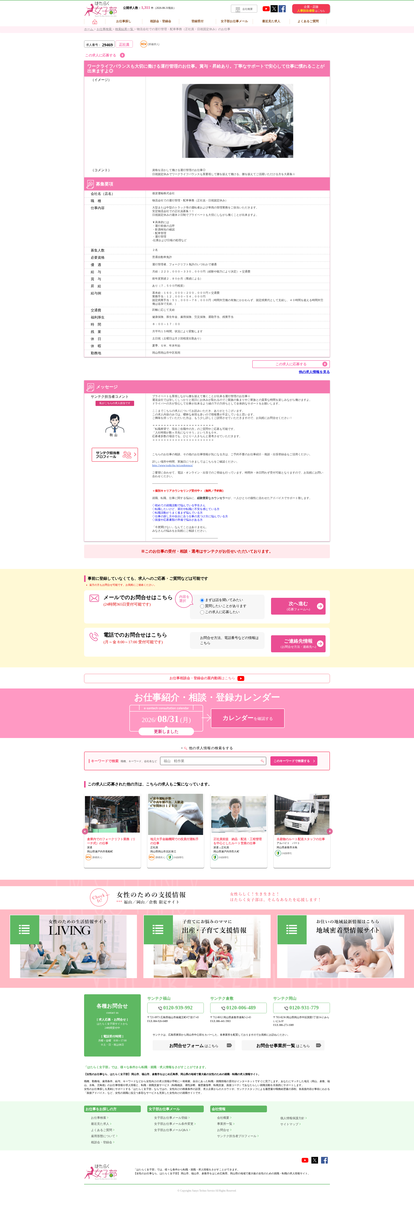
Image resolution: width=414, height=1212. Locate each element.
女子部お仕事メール (234, 21)
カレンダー (248, 718)
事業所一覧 (224, 1123)
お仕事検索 (98, 1117)
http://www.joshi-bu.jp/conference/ (172, 465)
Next (329, 831)
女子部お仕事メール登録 (170, 1117)
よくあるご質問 (308, 21)
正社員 (124, 44)
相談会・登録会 (160, 21)
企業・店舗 (311, 8)
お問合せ (223, 1130)
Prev (84, 831)
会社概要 (247, 9)
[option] (112, 830)
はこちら (202, 678)
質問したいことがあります (225, 606)
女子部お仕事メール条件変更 (173, 1123)
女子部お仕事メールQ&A (171, 1130)
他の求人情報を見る (314, 372)
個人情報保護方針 (292, 1118)
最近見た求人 (271, 21)
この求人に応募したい (222, 612)
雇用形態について (103, 1136)
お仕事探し (123, 21)
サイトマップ (289, 1124)
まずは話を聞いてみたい (224, 600)
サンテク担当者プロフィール (236, 1136)
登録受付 (197, 21)
